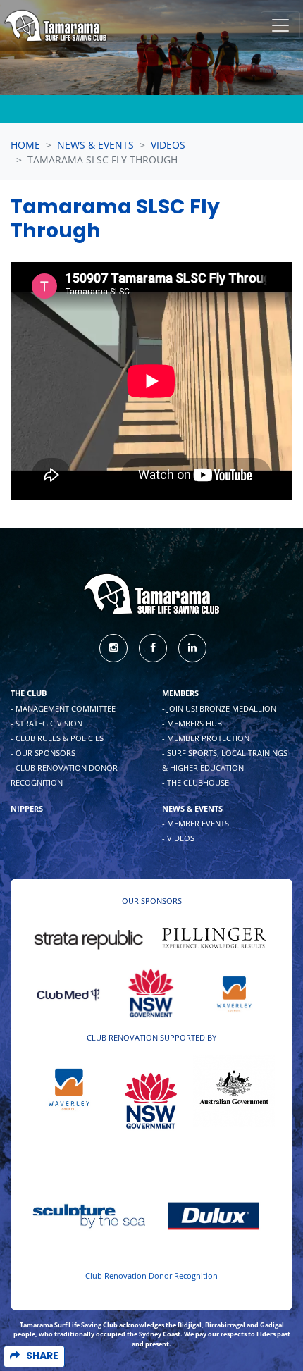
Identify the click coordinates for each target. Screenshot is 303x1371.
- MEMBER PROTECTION (205, 738)
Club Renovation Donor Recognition (151, 1275)
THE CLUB (29, 693)
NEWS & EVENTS (192, 808)
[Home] (56, 26)
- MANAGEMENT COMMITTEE (63, 708)
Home (25, 144)
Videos (168, 144)
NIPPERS (27, 808)
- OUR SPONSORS (43, 752)
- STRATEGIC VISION (46, 723)
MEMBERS (180, 693)
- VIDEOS (178, 838)
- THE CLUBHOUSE (195, 782)
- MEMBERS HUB (192, 723)
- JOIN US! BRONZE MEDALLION (219, 708)
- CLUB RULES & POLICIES (57, 738)
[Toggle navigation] (280, 25)
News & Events (95, 144)
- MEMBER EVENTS (195, 823)
